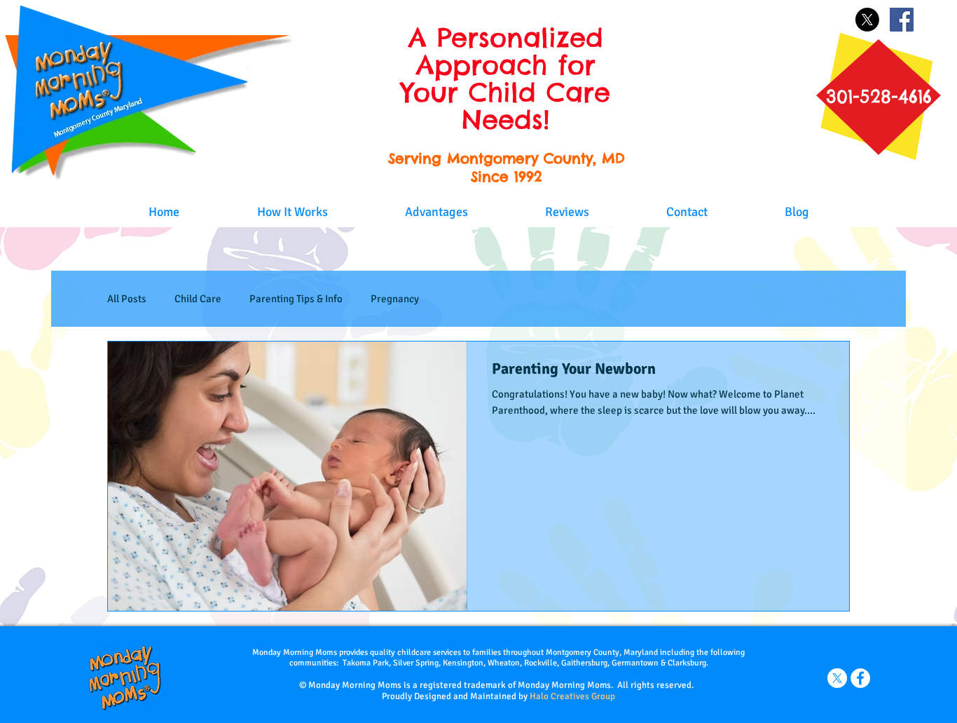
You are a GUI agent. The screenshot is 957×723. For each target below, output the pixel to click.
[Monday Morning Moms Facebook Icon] (860, 678)
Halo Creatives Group (572, 696)
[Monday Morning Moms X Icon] (837, 678)
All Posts (126, 298)
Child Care (197, 298)
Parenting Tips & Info (296, 298)
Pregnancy (395, 298)
